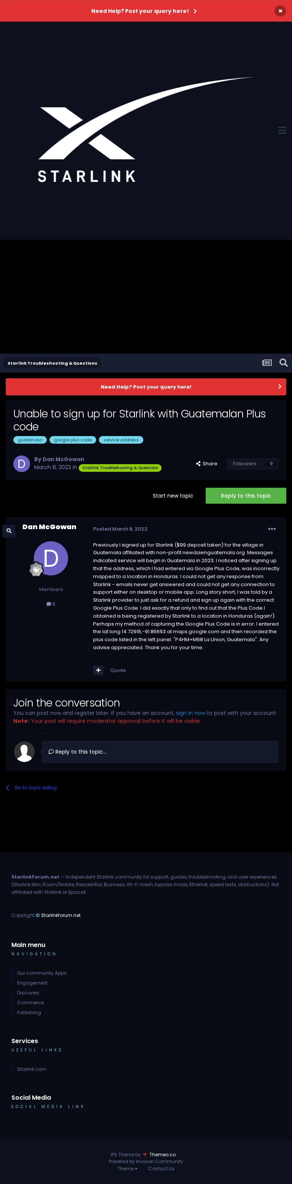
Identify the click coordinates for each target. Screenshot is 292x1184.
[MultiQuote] (98, 670)
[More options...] (271, 529)
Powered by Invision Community (146, 1161)
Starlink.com (31, 1069)
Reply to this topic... (80, 752)
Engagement (32, 983)
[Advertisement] (146, 296)
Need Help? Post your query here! (140, 11)
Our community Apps (42, 973)
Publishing (29, 1012)
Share (208, 463)
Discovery (28, 993)
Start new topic (173, 496)
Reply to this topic (246, 496)
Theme (126, 1168)
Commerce (30, 1002)
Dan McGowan (63, 459)
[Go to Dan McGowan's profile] (21, 463)
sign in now (190, 713)
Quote (118, 670)
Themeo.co (162, 1154)
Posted (120, 529)
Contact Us (161, 1168)
